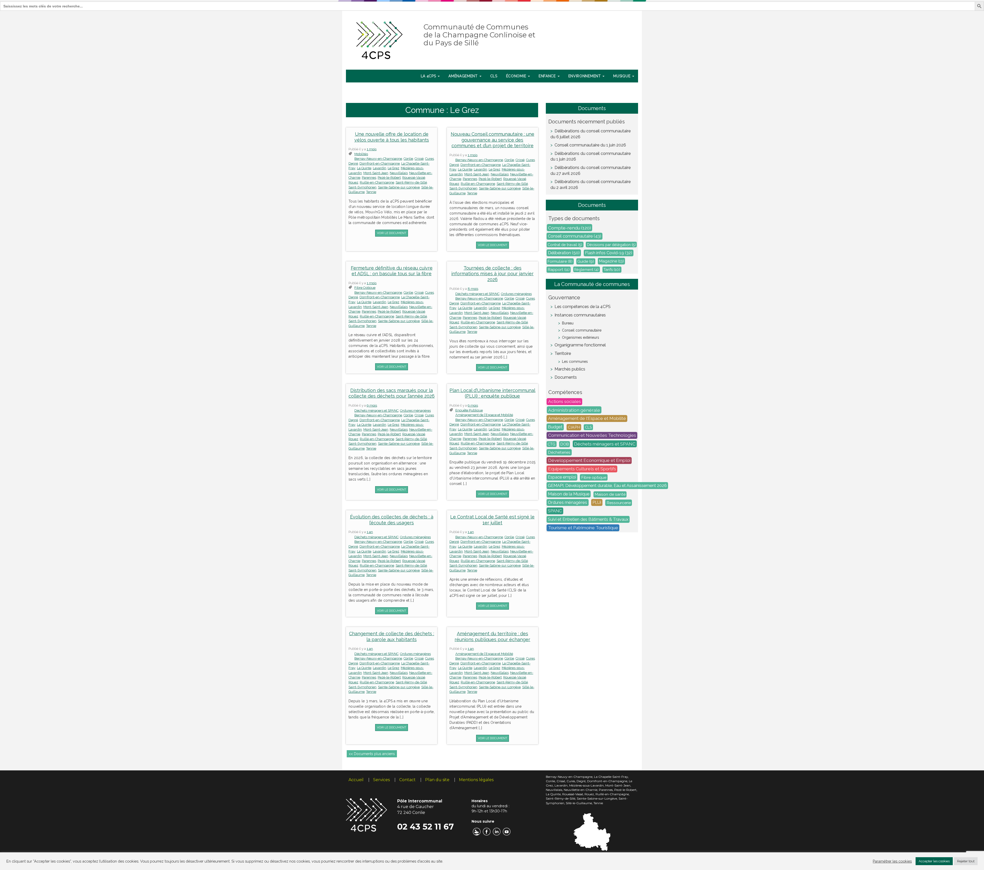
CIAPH (574, 427)
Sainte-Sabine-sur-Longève (399, 187)
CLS (493, 76)
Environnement (585, 76)
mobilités (361, 154)
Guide (585, 261)
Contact (407, 779)
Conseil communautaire (574, 236)
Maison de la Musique (568, 494)
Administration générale (574, 410)
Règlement (586, 269)
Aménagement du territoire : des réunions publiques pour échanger (492, 636)
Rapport (559, 269)
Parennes (369, 177)
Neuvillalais (399, 173)
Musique (622, 76)
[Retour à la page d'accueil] (379, 39)
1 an (370, 532)
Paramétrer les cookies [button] (892, 861)
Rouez (353, 182)
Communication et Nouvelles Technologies (592, 435)
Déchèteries (559, 452)
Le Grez (393, 168)
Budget (555, 427)
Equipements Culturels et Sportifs (582, 469)
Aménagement (463, 76)
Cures (429, 159)
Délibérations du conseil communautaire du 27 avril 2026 (590, 170)
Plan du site (437, 779)
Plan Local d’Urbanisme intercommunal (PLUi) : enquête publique (492, 393)
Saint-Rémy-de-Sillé (411, 182)
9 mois (372, 405)
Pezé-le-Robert (389, 177)
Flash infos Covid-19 (608, 253)
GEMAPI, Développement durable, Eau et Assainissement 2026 (607, 485)
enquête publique (469, 410)
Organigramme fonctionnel (580, 345)
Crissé (419, 159)
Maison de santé (610, 494)
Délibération (564, 253)
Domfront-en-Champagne (380, 163)
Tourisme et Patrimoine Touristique (583, 528)
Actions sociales (564, 401)
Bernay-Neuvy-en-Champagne (378, 159)
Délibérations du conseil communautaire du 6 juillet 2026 (590, 134)
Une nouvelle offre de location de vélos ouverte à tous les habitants (391, 137)
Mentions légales (476, 779)
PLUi (596, 502)
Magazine (611, 261)
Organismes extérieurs (580, 337)
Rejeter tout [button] (966, 861)
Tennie (371, 192)
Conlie (408, 159)
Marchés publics (570, 369)
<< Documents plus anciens (372, 754)
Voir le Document (391, 233)
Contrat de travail (565, 244)
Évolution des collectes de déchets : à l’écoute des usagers (391, 519)
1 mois (371, 149)
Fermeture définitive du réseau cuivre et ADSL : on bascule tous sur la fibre (392, 271)
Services (381, 779)
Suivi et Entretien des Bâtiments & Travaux (588, 519)
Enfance (548, 76)
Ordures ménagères (516, 294)
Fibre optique (364, 288)
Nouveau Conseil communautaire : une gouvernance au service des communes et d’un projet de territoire (492, 139)
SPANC (555, 511)
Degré (353, 163)
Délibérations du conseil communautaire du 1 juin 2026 (590, 156)
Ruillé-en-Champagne (377, 182)
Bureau (567, 323)
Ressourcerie (619, 502)
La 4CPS (429, 76)
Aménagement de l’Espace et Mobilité (484, 415)
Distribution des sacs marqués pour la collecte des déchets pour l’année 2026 (391, 393)
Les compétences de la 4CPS (583, 306)
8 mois (473, 289)
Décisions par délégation (611, 244)
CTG (551, 444)
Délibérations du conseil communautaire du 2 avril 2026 (590, 184)
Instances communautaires (580, 315)
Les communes (575, 361)
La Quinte (364, 168)
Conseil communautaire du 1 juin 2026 (590, 145)
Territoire (563, 353)
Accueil (356, 779)
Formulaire (560, 261)
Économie (516, 76)
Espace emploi (562, 477)
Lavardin (379, 168)
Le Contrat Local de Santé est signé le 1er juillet (492, 519)
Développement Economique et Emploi (589, 460)
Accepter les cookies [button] (934, 861)
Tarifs (611, 269)
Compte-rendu (569, 227)
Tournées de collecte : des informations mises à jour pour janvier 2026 (492, 273)
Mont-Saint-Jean (375, 173)
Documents (566, 377)
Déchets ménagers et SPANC (477, 294)
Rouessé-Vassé (413, 177)
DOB (564, 444)
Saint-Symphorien (362, 187)
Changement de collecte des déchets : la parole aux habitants (391, 636)
